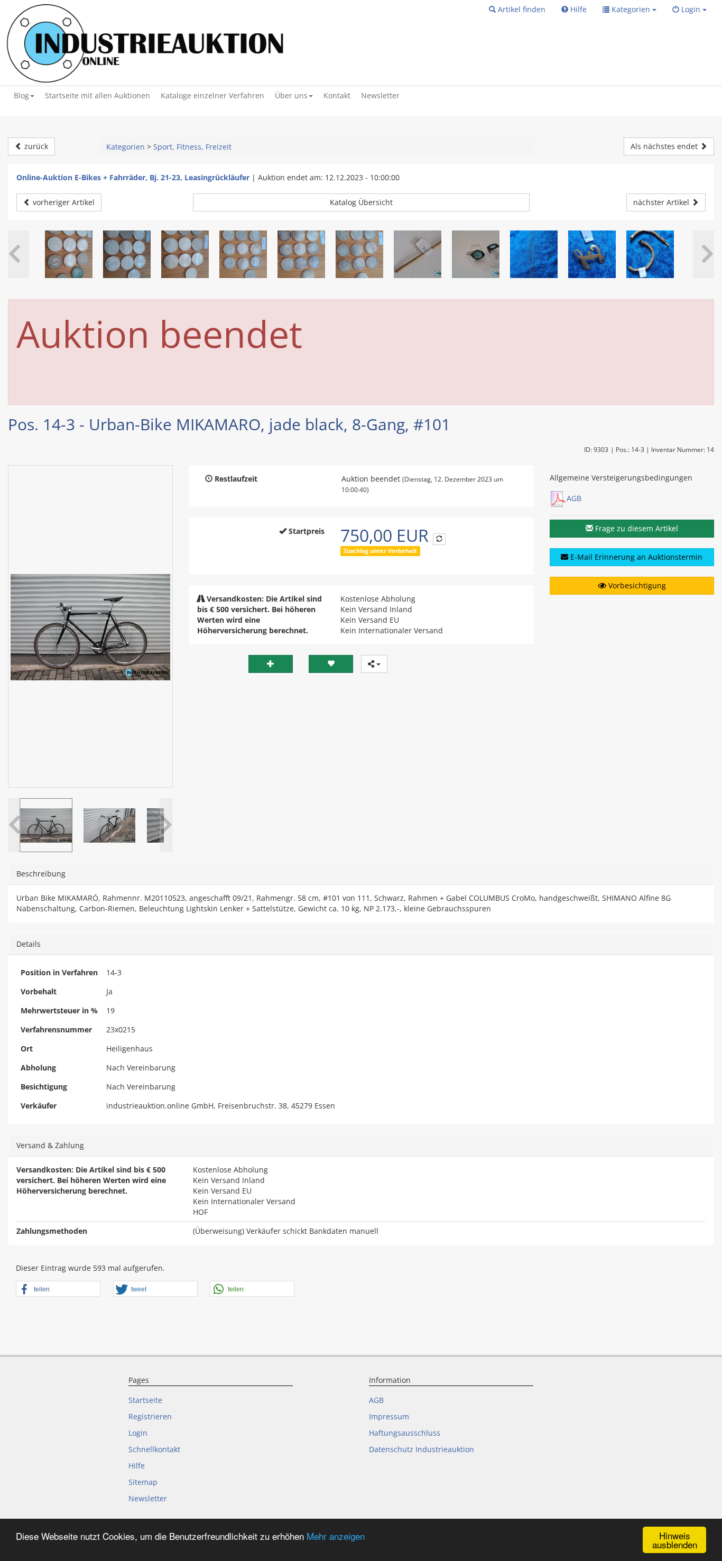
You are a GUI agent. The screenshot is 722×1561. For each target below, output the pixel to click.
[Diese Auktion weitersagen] (374, 664)
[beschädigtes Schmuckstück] (417, 254)
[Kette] (534, 254)
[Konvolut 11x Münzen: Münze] (68, 254)
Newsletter (380, 95)
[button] (517, 10)
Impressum (389, 1416)
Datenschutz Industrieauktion (421, 1449)
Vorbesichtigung (636, 585)
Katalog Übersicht (361, 202)
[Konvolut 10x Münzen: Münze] (127, 254)
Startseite (145, 1400)
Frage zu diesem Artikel (635, 528)
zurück (35, 146)
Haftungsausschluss (404, 1433)
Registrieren (150, 1416)
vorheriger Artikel (63, 202)
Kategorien (125, 147)
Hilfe (136, 1466)
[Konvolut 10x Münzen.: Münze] (359, 254)
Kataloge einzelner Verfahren (212, 95)
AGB (574, 498)
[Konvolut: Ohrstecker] (475, 254)
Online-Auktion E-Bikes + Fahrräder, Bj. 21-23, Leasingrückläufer (132, 177)
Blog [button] (21, 95)
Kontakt (336, 95)
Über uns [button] (291, 95)
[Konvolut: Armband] (650, 254)
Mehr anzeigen (336, 1535)
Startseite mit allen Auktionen (97, 95)
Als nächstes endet (665, 146)
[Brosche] (592, 254)
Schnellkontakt (154, 1449)
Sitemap (143, 1482)
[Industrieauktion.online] (147, 43)
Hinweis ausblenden (674, 1540)
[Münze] (243, 254)
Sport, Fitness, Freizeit (192, 147)
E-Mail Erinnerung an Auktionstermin (635, 557)
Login (137, 1433)
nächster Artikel (662, 202)
